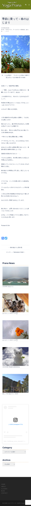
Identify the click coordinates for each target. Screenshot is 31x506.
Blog (2, 29)
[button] (25, 4)
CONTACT (4, 493)
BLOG (3, 491)
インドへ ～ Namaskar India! (15, 252)
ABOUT (3, 486)
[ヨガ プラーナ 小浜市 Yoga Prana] (12, 4)
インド (7, 31)
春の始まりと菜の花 (16, 247)
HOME (3, 484)
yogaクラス (8, 29)
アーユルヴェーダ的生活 (19, 29)
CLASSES (4, 489)
